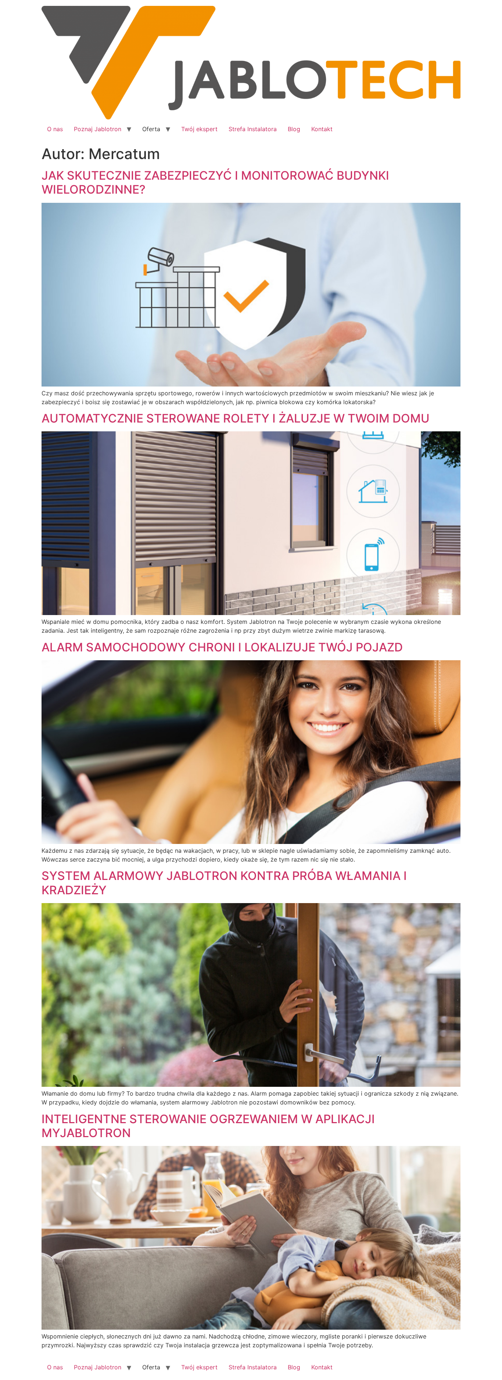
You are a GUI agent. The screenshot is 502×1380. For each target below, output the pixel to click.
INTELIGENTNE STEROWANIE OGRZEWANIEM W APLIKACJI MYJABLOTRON (208, 1126)
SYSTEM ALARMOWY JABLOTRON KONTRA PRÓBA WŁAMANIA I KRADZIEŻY (224, 883)
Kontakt (322, 129)
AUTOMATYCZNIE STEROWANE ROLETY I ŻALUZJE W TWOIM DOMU (236, 418)
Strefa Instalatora (253, 129)
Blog (294, 129)
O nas (55, 129)
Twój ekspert (199, 129)
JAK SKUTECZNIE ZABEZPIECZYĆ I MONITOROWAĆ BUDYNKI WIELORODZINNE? (215, 182)
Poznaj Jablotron (97, 129)
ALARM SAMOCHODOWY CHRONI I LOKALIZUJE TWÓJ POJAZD (222, 647)
